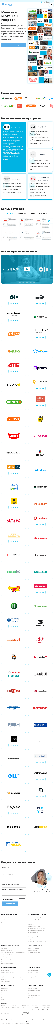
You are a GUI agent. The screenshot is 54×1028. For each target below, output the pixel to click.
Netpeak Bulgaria (46, 1005)
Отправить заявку (13, 45)
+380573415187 (15, 1007)
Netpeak (3, 1005)
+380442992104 (5, 1007)
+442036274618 (25, 1009)
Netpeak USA (35, 1005)
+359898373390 (46, 1007)
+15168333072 (35, 1007)
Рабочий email (5, 878)
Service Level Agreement (7, 1023)
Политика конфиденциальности (21, 1023)
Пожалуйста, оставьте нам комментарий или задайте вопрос (12, 890)
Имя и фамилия (5, 867)
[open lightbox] (27, 269)
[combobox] (5, 875)
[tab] (10, 213)
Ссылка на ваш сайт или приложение (10, 884)
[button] (51, 5)
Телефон (4, 872)
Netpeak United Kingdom (25, 1006)
